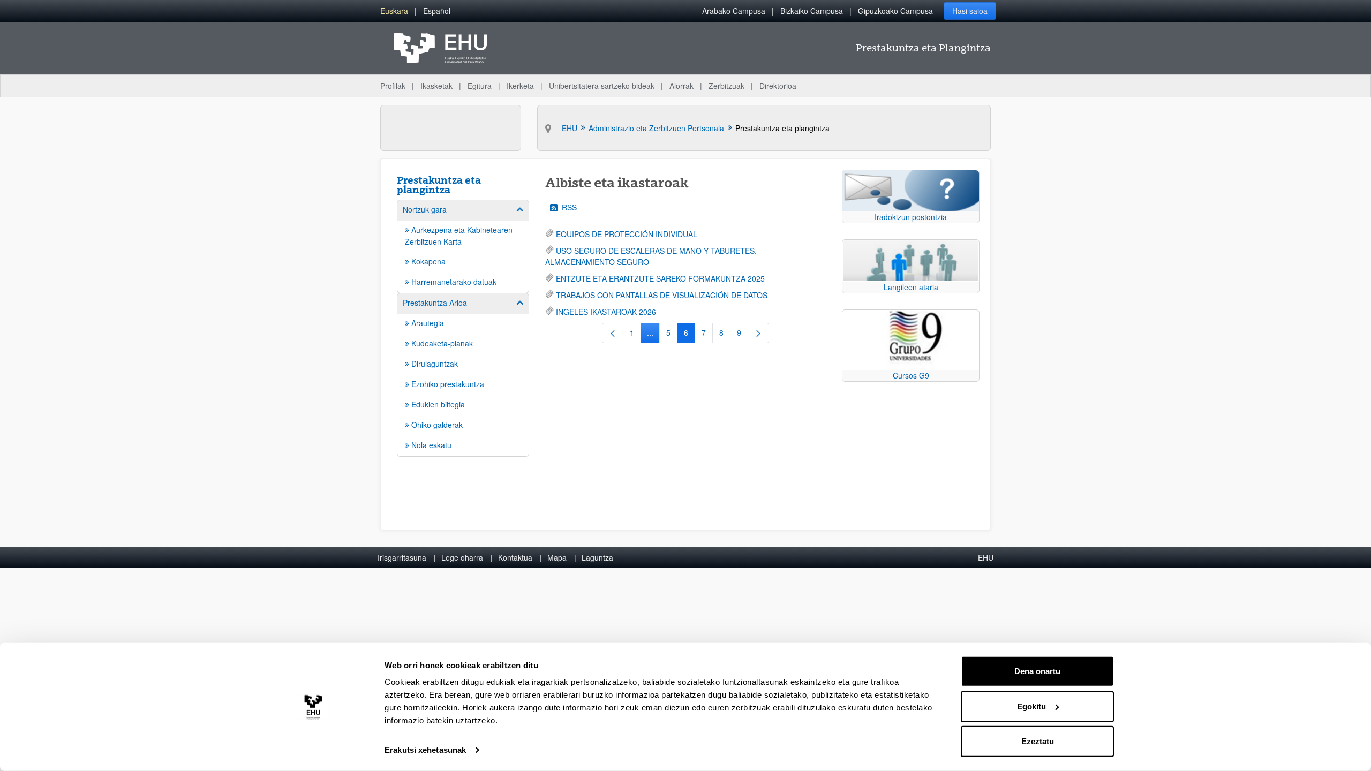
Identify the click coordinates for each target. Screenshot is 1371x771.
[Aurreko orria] (612, 333)
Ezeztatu (1037, 741)
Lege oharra (462, 557)
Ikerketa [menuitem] (520, 85)
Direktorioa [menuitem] (777, 85)
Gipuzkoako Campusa (895, 10)
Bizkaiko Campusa (811, 10)
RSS (569, 207)
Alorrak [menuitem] (681, 85)
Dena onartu (1037, 671)
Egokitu (1031, 705)
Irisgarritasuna (402, 557)
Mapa (557, 557)
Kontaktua (515, 557)
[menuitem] (394, 11)
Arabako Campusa (733, 10)
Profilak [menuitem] (392, 85)
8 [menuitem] (724, 334)
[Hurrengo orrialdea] (758, 333)
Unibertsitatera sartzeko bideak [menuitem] (601, 85)
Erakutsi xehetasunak (425, 749)
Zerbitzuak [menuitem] (726, 85)
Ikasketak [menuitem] (436, 85)
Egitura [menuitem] (480, 85)
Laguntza (597, 557)
